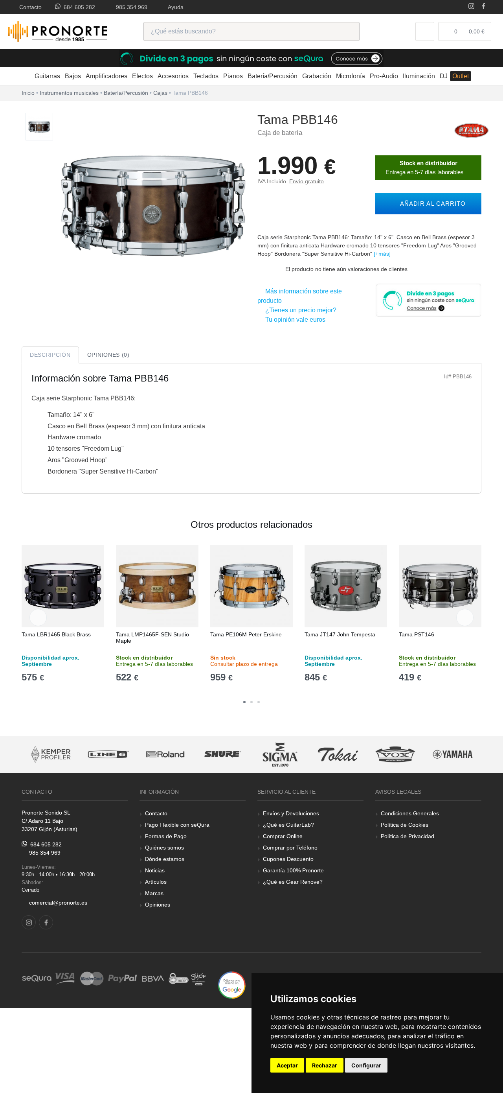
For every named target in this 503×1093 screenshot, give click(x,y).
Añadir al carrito (431, 203)
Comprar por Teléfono (290, 847)
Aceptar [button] (287, 1065)
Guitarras (47, 76)
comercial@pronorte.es (58, 902)
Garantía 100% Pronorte (293, 870)
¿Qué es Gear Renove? (293, 882)
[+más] (382, 254)
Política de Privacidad (407, 836)
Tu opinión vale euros (293, 319)
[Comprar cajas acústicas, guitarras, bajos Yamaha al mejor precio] (395, 754)
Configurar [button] (366, 1065)
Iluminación (419, 76)
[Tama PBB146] (39, 126)
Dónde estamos (164, 859)
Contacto (29, 7)
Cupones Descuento (288, 859)
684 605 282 (78, 7)
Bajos (73, 76)
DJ (444, 76)
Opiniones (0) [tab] (108, 355)
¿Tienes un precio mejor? (299, 310)
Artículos (156, 882)
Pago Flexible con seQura (177, 825)
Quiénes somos (164, 847)
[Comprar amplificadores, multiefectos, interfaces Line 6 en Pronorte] (50, 754)
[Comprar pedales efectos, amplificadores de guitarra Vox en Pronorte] (338, 754)
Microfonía (350, 76)
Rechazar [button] (324, 1065)
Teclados (205, 76)
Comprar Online (283, 836)
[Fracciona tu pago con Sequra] (428, 299)
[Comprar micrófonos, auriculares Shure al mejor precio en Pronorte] (165, 754)
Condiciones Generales (410, 813)
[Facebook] (483, 7)
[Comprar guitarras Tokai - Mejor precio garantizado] (280, 754)
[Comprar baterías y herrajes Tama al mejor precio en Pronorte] (471, 130)
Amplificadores (106, 76)
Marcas (154, 893)
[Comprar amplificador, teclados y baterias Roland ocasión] (108, 754)
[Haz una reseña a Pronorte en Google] (232, 984)
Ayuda (174, 7)
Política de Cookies (404, 825)
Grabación (316, 76)
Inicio (28, 93)
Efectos (142, 76)
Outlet (460, 76)
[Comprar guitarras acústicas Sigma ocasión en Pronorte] (223, 754)
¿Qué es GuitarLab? (288, 825)
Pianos (233, 76)
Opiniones (157, 904)
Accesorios (173, 76)
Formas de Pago (166, 836)
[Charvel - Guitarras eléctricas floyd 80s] (453, 754)
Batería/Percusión (272, 76)
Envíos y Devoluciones (291, 813)
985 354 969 (130, 7)
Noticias (155, 870)
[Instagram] (471, 7)
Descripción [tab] (50, 355)
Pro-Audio (384, 76)
